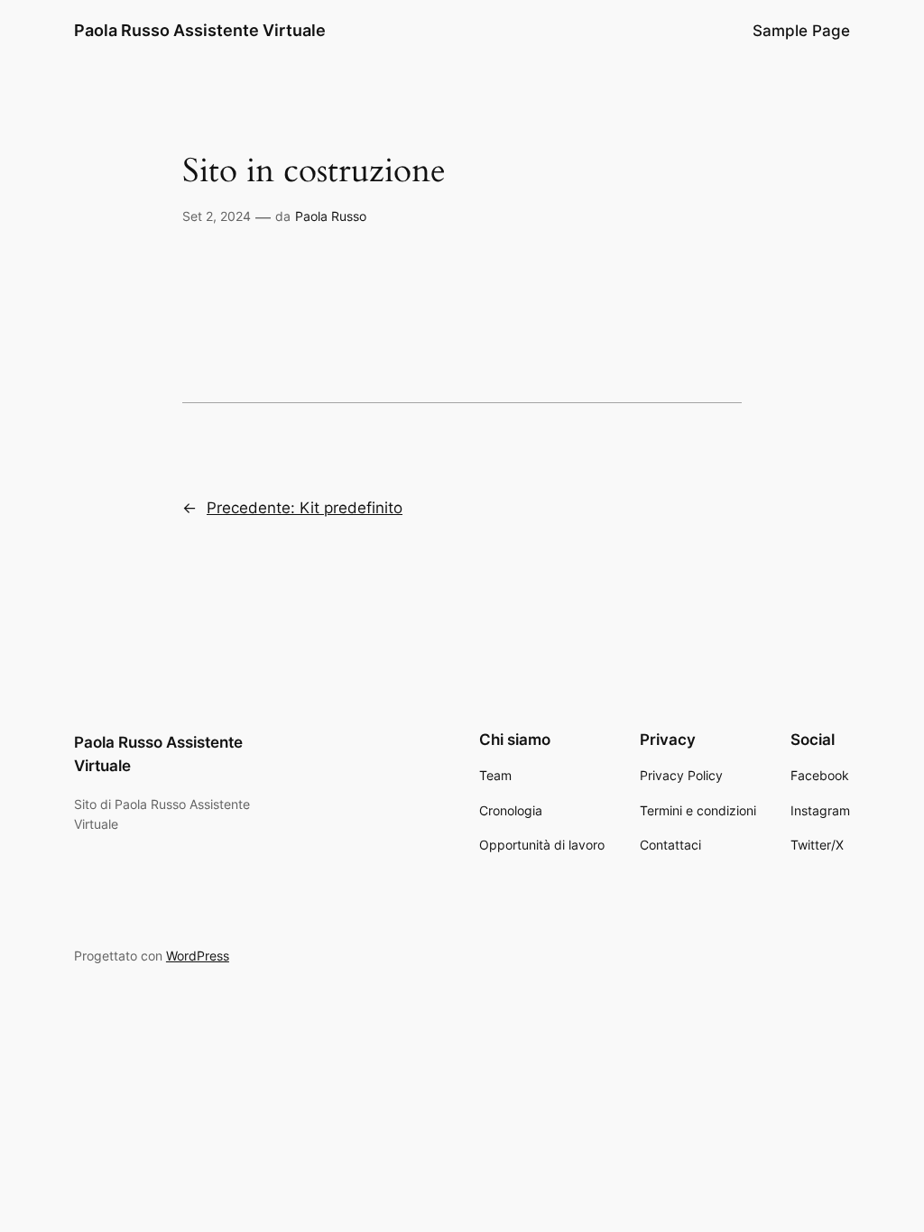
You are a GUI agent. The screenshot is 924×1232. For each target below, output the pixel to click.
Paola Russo (330, 216)
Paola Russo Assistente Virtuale (200, 30)
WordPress (197, 955)
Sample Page (801, 31)
